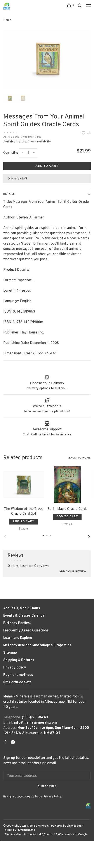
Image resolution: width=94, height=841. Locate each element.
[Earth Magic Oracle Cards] (67, 484)
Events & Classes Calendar (24, 616)
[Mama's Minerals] (88, 806)
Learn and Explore (17, 638)
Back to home (79, 458)
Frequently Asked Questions (26, 630)
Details (9, 194)
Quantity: (10, 153)
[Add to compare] (89, 133)
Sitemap (10, 653)
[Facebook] (5, 743)
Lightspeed (74, 826)
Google (83, 834)
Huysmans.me (26, 830)
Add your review (72, 571)
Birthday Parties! (17, 623)
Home (7, 20)
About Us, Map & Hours (21, 608)
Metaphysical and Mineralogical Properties (37, 645)
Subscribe (47, 786)
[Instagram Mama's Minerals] (13, 743)
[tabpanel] (47, 59)
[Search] (80, 6)
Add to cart (46, 166)
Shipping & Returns (18, 660)
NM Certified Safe (17, 682)
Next (89, 537)
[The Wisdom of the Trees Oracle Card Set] (23, 484)
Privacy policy (14, 667)
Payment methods (18, 675)
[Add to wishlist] (84, 133)
